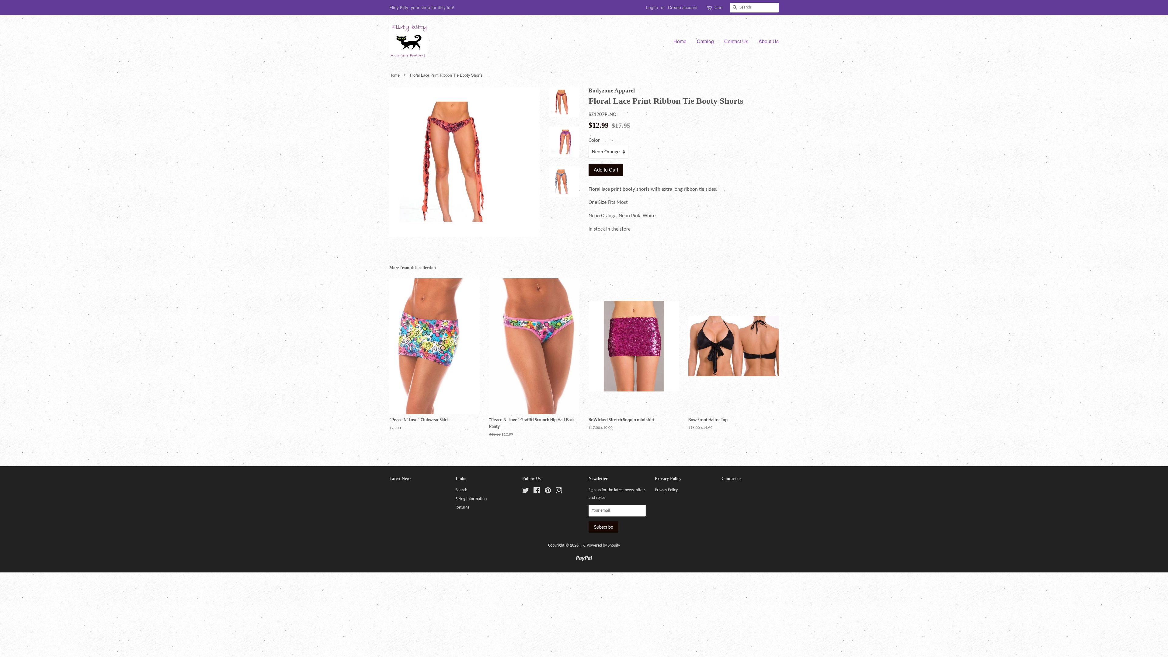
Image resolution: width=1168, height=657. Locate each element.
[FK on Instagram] (558, 492)
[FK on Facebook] (536, 492)
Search (461, 490)
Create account (682, 7)
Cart (718, 7)
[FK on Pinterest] (547, 492)
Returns (462, 507)
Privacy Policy (666, 490)
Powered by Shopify (603, 545)
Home (680, 41)
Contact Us (736, 41)
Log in (652, 7)
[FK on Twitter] (525, 492)
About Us (769, 41)
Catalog (705, 41)
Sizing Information (471, 499)
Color (594, 140)
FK (583, 545)
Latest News (400, 478)
